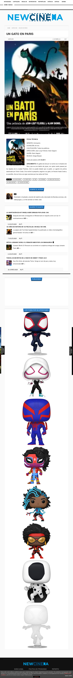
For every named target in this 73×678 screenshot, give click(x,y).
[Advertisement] (36, 293)
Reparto (55, 669)
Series (64, 1)
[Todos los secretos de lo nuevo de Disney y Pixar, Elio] (9, 263)
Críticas (50, 1)
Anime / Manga (8, 5)
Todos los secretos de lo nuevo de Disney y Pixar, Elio (26, 258)
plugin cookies (68, 675)
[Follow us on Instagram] (29, 8)
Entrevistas (32, 1)
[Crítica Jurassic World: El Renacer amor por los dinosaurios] (9, 247)
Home (9, 28)
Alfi (66, 39)
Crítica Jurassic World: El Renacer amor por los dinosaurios (29, 242)
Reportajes (42, 1)
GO (26, 218)
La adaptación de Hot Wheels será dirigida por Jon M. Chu (27, 212)
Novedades (7, 1)
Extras (57, 1)
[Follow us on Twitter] (36, 8)
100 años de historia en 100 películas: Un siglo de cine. (26, 227)
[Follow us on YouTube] (40, 8)
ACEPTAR (36, 676)
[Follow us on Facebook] (33, 8)
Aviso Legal (18, 669)
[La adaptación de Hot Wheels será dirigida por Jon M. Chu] (9, 217)
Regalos (24, 1)
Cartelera (16, 1)
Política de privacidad (38, 669)
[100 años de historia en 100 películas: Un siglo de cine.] (9, 232)
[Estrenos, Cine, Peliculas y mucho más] (36, 17)
